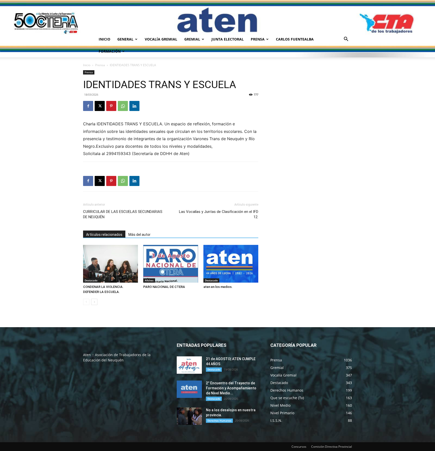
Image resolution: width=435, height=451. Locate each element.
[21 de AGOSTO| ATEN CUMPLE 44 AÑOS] (189, 365)
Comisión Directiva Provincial (331, 446)
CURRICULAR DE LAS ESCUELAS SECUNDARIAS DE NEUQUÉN (122, 214)
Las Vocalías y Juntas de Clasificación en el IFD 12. (218, 214)
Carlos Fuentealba (295, 39)
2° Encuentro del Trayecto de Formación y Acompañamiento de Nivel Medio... (231, 388)
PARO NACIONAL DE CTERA (164, 287)
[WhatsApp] (123, 106)
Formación (110, 51)
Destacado (91, 280)
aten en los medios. (218, 287)
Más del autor (139, 235)
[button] (346, 39)
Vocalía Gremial (161, 39)
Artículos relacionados (104, 235)
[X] (100, 106)
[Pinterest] (111, 106)
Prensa (258, 39)
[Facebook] (88, 106)
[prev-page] (86, 302)
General (125, 39)
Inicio (104, 39)
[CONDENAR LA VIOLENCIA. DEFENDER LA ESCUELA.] (110, 264)
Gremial (192, 39)
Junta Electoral (227, 39)
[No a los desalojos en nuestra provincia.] (189, 416)
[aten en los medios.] (230, 264)
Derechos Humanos (219, 420)
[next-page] (94, 302)
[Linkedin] (134, 106)
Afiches (149, 280)
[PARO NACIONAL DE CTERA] (170, 264)
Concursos (299, 446)
